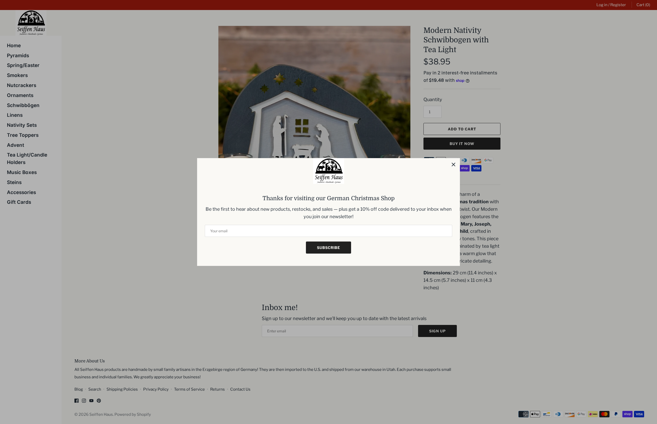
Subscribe (328, 247)
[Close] (453, 164)
